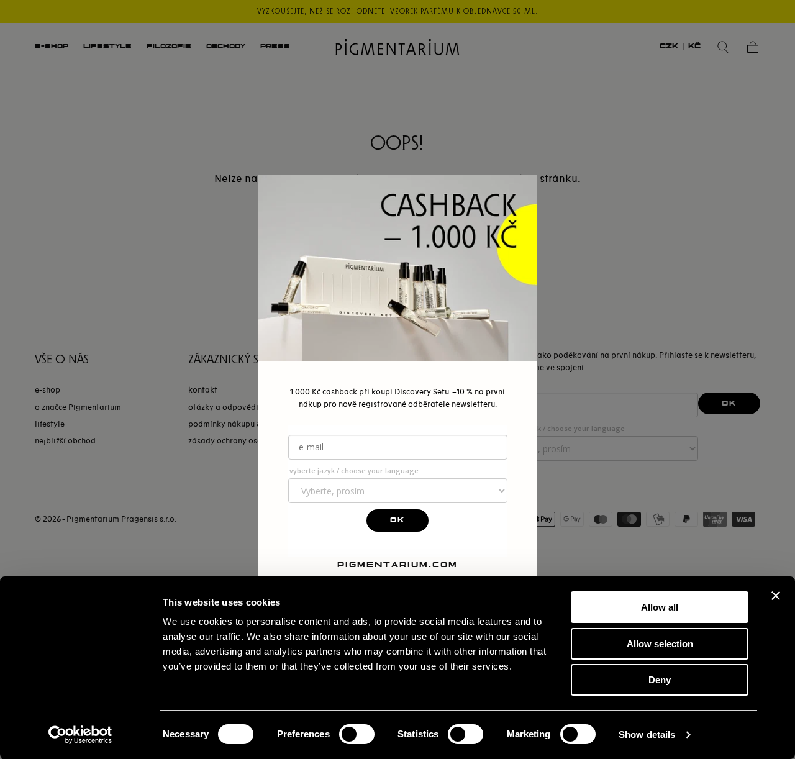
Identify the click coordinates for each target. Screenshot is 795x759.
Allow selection (660, 644)
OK (397, 520)
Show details (647, 734)
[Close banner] (775, 595)
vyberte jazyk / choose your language (354, 470)
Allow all (659, 607)
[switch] (357, 734)
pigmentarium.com (397, 564)
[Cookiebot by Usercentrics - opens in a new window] (80, 734)
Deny (659, 680)
